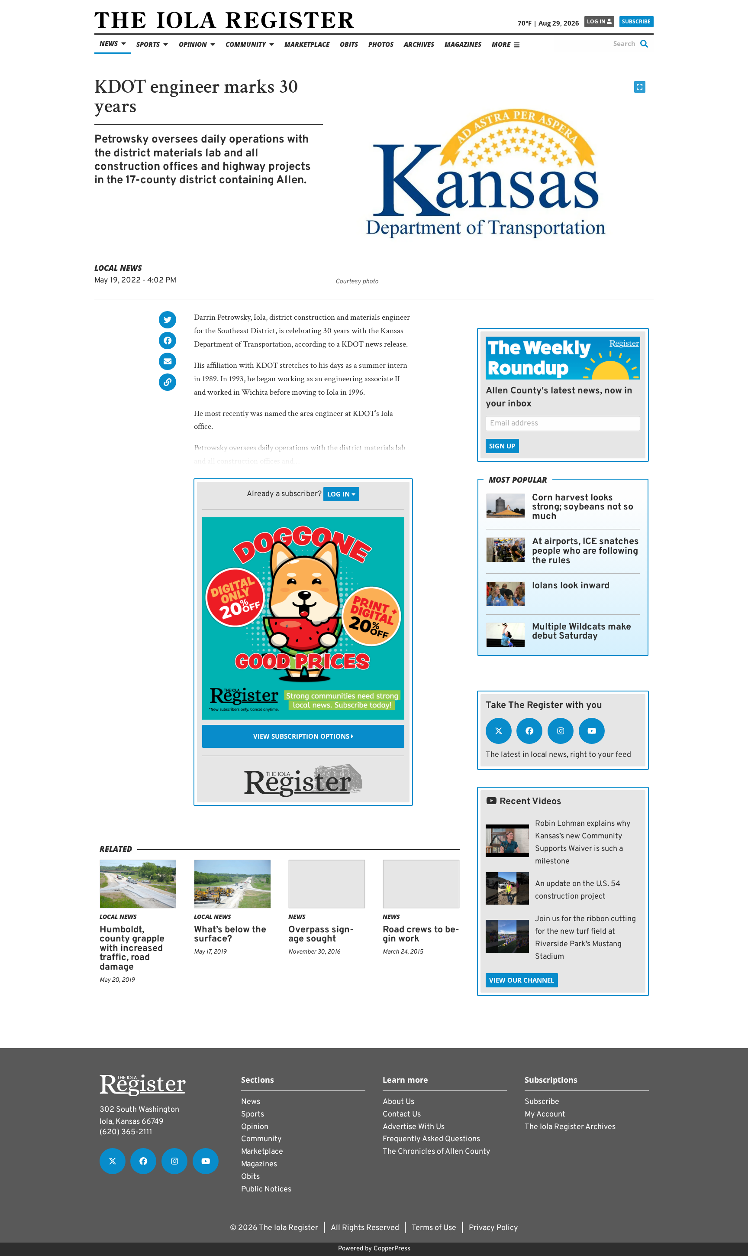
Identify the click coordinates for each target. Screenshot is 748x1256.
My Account (545, 1115)
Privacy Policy (493, 1228)
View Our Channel (521, 980)
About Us (398, 1102)
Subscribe (636, 21)
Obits (349, 44)
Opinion (193, 44)
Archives (419, 44)
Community (246, 44)
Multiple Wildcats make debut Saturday (581, 632)
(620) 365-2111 (126, 1132)
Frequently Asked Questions (431, 1139)
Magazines (463, 44)
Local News (118, 268)
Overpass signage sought (321, 934)
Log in (597, 21)
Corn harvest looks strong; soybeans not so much (582, 507)
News (109, 43)
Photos (380, 44)
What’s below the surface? (230, 934)
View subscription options (302, 736)
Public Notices (266, 1189)
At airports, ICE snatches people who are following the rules (585, 551)
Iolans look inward (570, 586)
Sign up (502, 445)
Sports (148, 44)
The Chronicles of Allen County (436, 1152)
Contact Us (402, 1115)
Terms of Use (434, 1228)
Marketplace (306, 44)
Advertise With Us (414, 1127)
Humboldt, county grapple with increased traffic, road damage (132, 948)
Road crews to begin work (421, 934)
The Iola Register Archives (570, 1127)
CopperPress (392, 1249)
